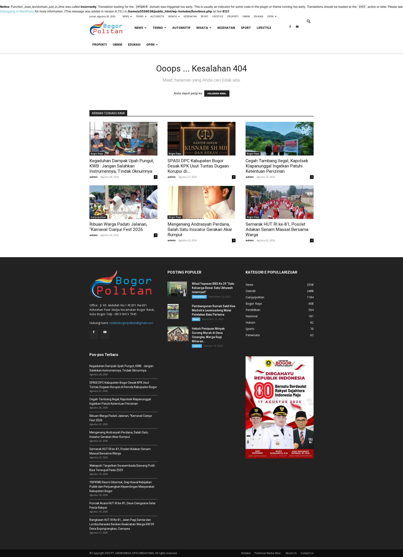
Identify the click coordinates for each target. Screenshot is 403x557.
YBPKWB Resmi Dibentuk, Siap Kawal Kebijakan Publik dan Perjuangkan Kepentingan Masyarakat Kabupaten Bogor (121, 487)
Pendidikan (199, 296)
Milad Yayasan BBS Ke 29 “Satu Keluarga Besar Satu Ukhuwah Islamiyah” (213, 288)
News (196, 319)
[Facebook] (290, 27)
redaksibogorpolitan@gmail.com (131, 323)
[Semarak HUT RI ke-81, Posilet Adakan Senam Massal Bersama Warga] (280, 202)
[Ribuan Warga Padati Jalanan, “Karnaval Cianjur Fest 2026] (123, 202)
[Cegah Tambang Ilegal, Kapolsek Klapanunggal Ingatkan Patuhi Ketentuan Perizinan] (280, 138)
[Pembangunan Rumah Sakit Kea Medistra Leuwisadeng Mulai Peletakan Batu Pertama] (173, 311)
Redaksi (246, 553)
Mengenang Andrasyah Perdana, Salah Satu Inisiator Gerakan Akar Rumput (199, 229)
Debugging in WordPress (17, 11)
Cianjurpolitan (98, 217)
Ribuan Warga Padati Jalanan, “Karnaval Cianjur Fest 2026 (118, 227)
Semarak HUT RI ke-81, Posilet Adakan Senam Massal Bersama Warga (277, 229)
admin (93, 176)
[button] (309, 22)
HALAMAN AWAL (216, 93)
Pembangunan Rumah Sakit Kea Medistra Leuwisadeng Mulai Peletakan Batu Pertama (213, 310)
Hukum (197, 345)
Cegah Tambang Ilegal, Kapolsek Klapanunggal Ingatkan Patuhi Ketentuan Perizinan (277, 166)
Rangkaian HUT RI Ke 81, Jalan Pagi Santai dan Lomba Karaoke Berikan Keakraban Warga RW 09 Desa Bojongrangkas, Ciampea (121, 524)
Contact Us (307, 553)
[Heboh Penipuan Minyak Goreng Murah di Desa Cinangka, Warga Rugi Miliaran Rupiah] (177, 334)
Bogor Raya (97, 153)
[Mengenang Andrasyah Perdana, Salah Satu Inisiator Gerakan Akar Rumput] (201, 202)
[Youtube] (297, 27)
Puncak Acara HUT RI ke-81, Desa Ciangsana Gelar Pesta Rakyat (122, 505)
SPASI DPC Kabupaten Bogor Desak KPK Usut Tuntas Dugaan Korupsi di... (198, 166)
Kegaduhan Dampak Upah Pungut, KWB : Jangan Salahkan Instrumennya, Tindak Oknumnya (121, 166)
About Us (291, 553)
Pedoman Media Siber (268, 553)
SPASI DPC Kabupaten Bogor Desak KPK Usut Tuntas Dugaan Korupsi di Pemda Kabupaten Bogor (123, 385)
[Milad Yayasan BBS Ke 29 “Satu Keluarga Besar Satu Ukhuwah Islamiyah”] (177, 289)
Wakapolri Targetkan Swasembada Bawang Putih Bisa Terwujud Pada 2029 (122, 468)
